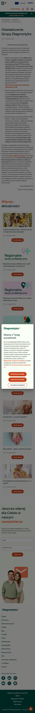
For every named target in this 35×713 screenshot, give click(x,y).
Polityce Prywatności (18, 360)
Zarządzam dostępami (17, 385)
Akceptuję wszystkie (17, 374)
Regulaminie (7, 360)
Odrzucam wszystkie (17, 379)
